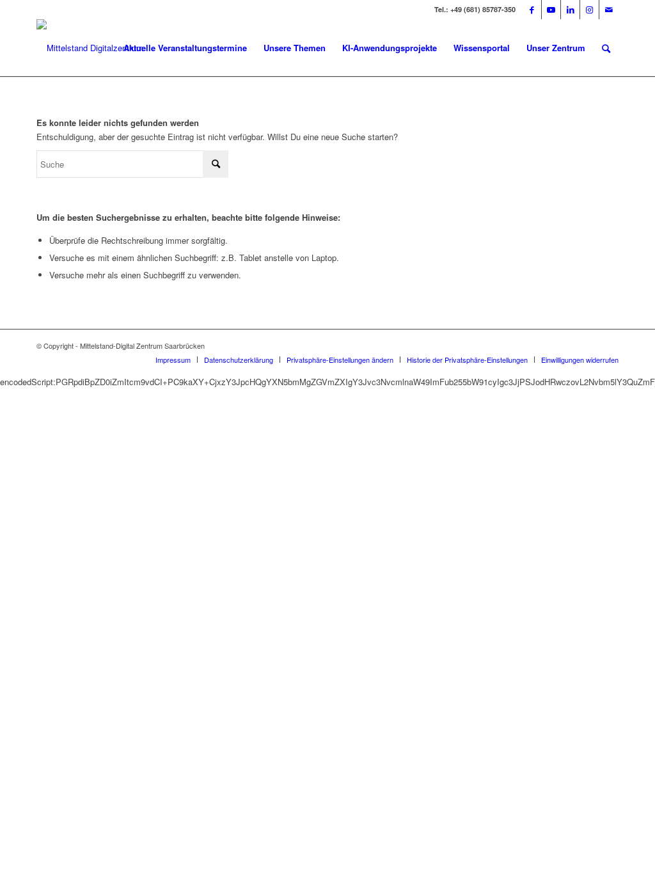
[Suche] (606, 48)
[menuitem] (185, 48)
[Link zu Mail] (609, 9)
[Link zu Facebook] (532, 9)
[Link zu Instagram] (589, 9)
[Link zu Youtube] (551, 9)
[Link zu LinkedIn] (570, 9)
